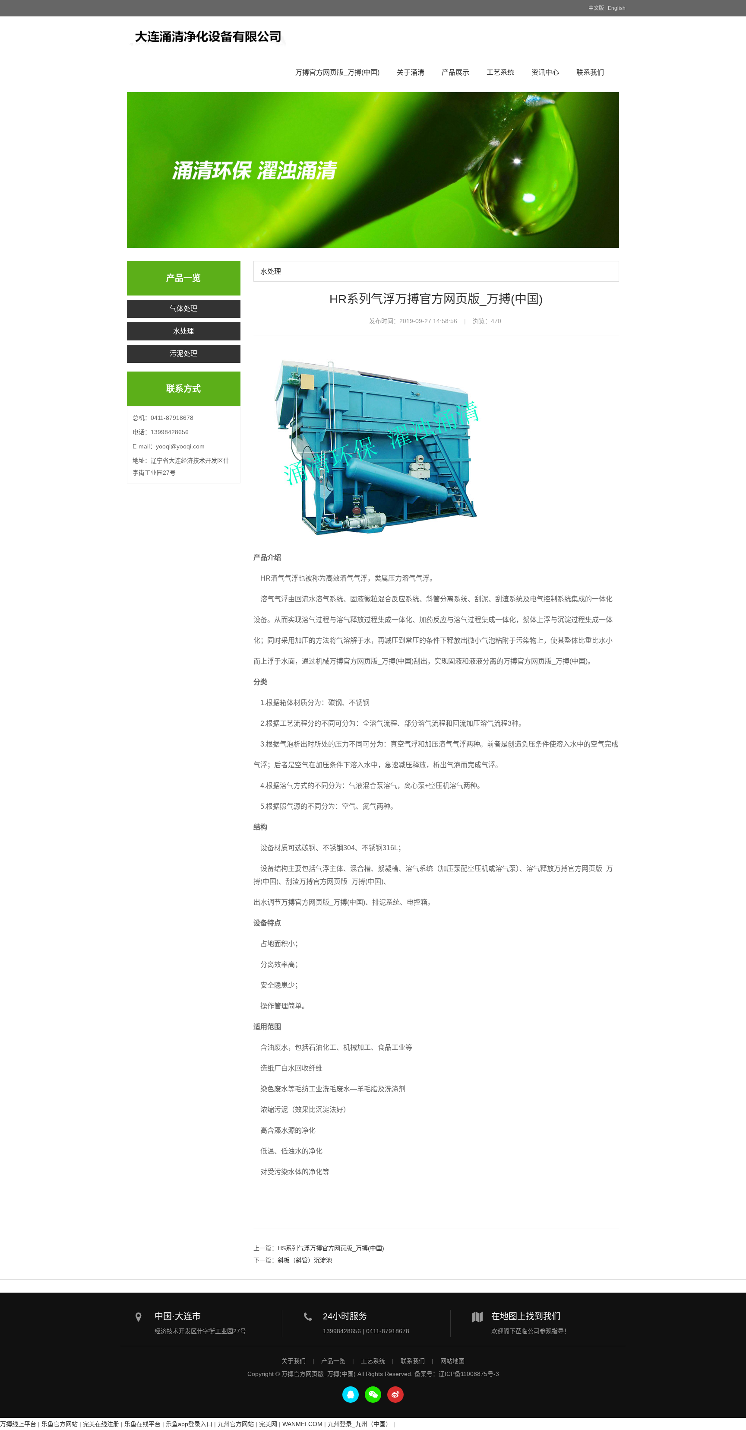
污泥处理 (183, 353)
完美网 (268, 1423)
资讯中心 (545, 72)
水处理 (183, 331)
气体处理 (183, 308)
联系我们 (590, 72)
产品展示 (455, 72)
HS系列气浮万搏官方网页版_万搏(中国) (331, 1248)
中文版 (596, 8)
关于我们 (293, 1360)
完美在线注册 (101, 1423)
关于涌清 (410, 72)
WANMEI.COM (302, 1423)
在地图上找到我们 (525, 1316)
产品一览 (333, 1360)
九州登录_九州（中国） (360, 1423)
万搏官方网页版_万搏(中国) (207, 36)
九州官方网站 (236, 1423)
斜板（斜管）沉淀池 (305, 1260)
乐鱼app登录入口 (189, 1423)
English (617, 8)
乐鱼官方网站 (59, 1423)
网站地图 (452, 1360)
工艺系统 (500, 72)
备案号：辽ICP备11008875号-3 (456, 1373)
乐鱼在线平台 (142, 1423)
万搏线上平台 (18, 1423)
